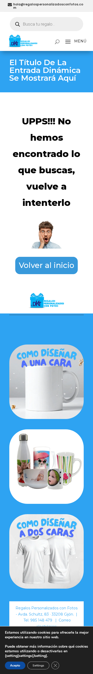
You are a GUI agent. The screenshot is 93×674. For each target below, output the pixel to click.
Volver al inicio (46, 265)
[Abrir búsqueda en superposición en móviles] (46, 24)
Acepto (15, 665)
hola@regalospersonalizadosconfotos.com (48, 6)
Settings (38, 665)
